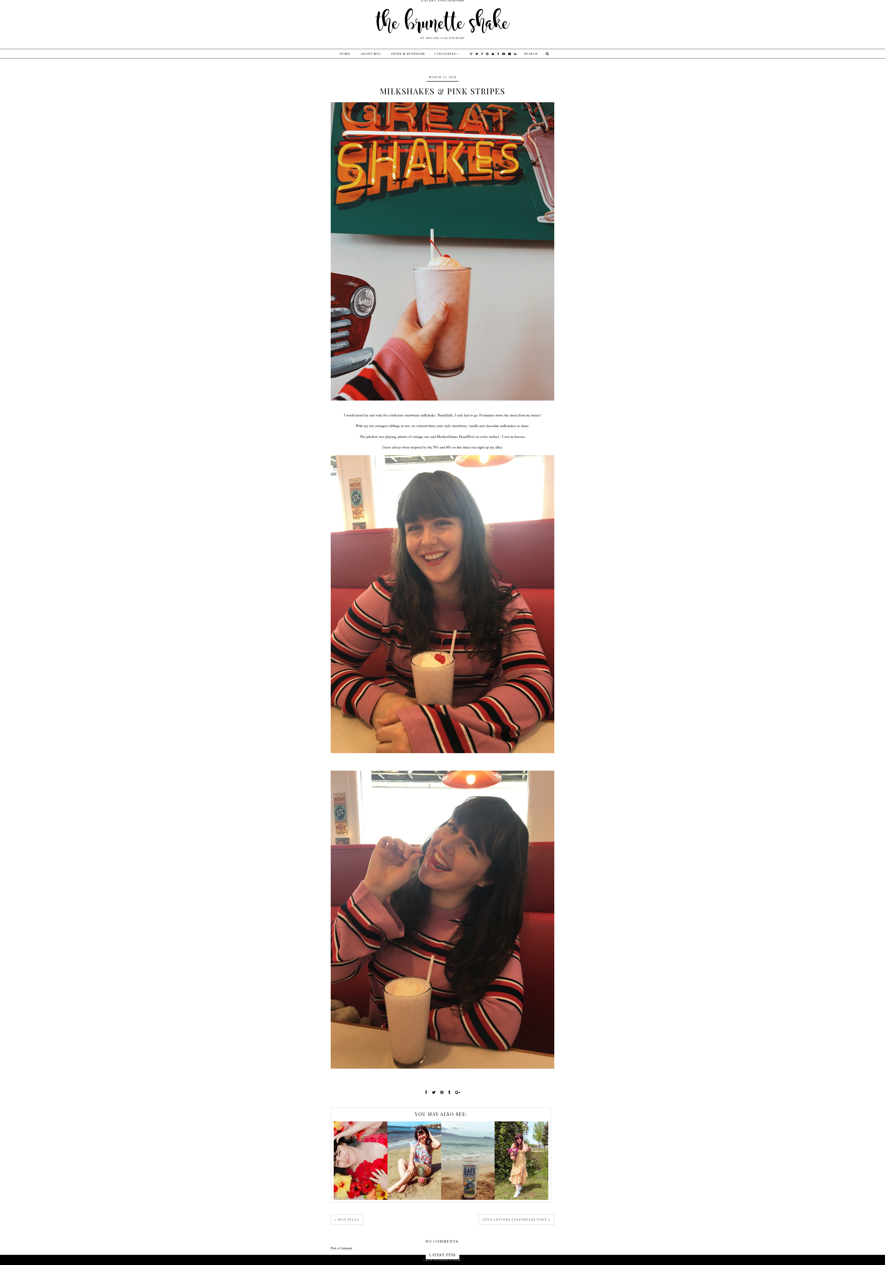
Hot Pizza (348, 1219)
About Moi (371, 54)
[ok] (546, 54)
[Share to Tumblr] (449, 1092)
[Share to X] (434, 1092)
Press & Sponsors (408, 54)
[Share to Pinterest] (442, 1092)
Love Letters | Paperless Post (515, 1219)
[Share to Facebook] (426, 1092)
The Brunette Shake (447, 1260)
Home (345, 54)
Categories (445, 54)
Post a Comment (341, 1248)
